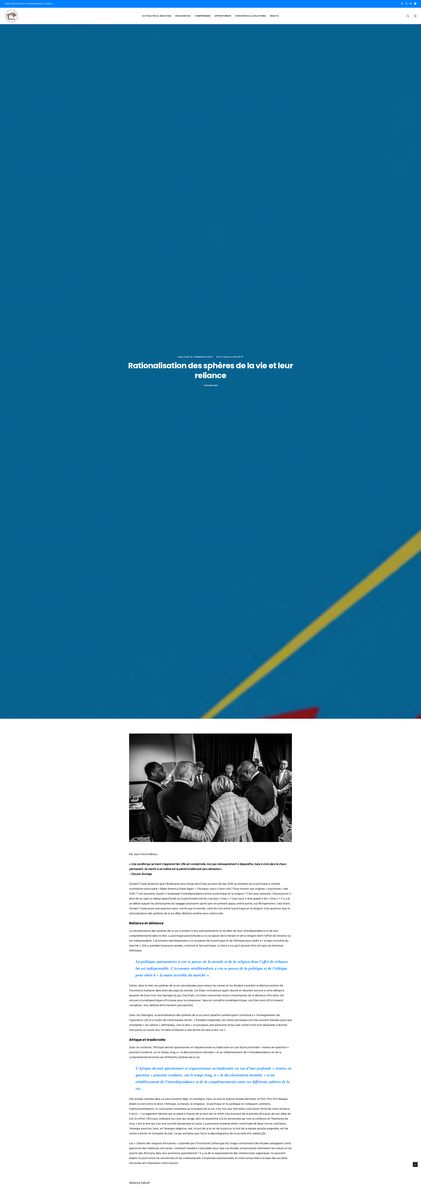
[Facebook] (406, 3)
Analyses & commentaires (195, 357)
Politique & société (229, 357)
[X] (402, 3)
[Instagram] (411, 3)
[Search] (405, 16)
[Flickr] (415, 3)
